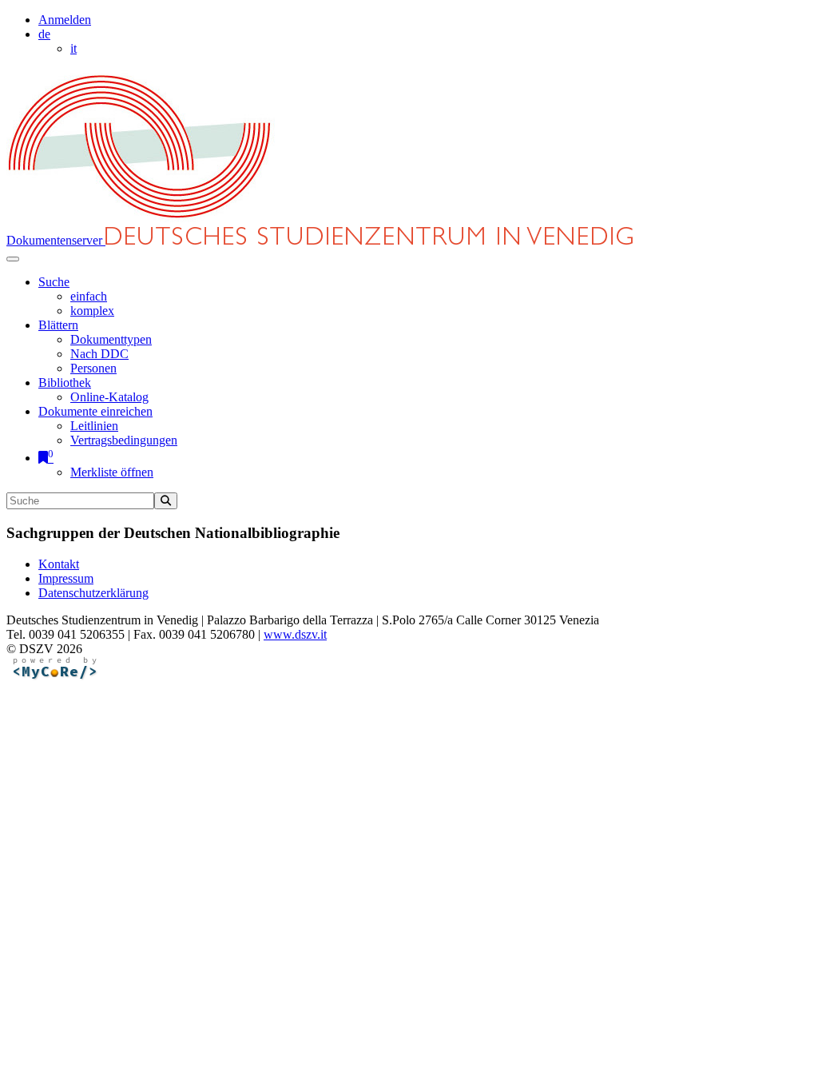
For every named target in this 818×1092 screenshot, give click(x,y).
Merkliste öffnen (111, 472)
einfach (88, 296)
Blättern (58, 325)
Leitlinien (94, 425)
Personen (93, 368)
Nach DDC (99, 354)
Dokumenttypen (111, 339)
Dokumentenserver (55, 240)
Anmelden (64, 19)
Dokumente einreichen (95, 411)
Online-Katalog (109, 397)
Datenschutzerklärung (93, 593)
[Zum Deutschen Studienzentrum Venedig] (140, 219)
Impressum (65, 578)
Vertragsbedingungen (123, 440)
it (73, 48)
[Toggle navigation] (12, 259)
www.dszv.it (295, 634)
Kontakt (58, 564)
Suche (53, 282)
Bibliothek (64, 382)
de (44, 34)
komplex (92, 310)
